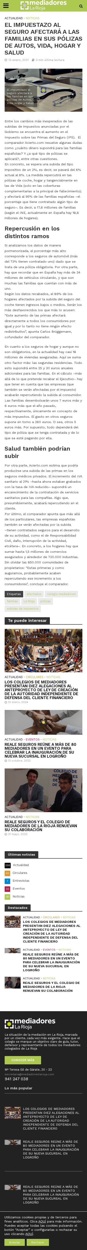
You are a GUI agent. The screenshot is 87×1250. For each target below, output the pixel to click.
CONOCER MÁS (22, 1060)
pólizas (45, 601)
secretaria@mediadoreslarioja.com (29, 1074)
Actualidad (14, 18)
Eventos (33, 739)
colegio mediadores (61, 594)
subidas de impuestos (23, 608)
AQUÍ (42, 1221)
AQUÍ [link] (29, 1234)
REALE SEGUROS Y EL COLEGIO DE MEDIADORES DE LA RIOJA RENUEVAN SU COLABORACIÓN (41, 826)
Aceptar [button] (14, 1242)
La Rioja (29, 601)
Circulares (34, 677)
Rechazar (37, 1242)
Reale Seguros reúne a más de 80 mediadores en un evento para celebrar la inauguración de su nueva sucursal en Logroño (40, 750)
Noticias (32, 18)
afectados (34, 594)
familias (12, 601)
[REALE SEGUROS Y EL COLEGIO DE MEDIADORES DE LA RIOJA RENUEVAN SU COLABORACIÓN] (43, 790)
